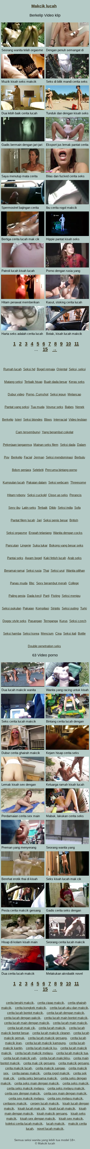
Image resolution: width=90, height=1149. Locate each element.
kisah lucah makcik (62, 1108)
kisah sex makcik (71, 1118)
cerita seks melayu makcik (66, 1088)
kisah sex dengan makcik (37, 1118)
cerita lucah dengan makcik (65, 1013)
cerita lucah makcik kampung (45, 1043)
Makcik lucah (44, 6)
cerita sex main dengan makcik (65, 1093)
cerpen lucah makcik (44, 1103)
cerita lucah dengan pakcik (22, 1018)
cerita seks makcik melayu (25, 1088)
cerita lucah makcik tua (72, 1053)
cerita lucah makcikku (55, 1058)
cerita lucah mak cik (21, 1028)
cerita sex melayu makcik (65, 1098)
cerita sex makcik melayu (26, 1098)
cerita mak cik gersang (39, 1063)
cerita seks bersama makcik (37, 1078)
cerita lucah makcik (52, 1028)
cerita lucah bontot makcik (25, 1013)
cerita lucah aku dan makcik (69, 1007)
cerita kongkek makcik (30, 1007)
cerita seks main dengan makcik (36, 1083)
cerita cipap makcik (50, 1002)
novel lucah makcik (50, 1128)
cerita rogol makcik (56, 1073)
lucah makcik (55, 1123)
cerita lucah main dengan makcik (26, 1023)
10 (68, 343)
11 (76, 343)
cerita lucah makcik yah (20, 1058)
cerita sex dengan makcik (22, 1093)
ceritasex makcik (15, 1103)
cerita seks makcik (76, 1083)
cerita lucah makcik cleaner (51, 1033)
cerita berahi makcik (20, 1002)
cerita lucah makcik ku (41, 1048)
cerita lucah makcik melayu (34, 1053)
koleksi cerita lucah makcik (23, 1123)
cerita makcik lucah (18, 1068)
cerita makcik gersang (73, 1063)
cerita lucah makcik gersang (47, 1038)
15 (45, 349)
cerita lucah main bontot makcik (65, 1018)
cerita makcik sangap (50, 1068)
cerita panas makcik (26, 1073)
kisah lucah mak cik (31, 1108)
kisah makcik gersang (52, 1113)
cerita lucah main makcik (70, 1023)
